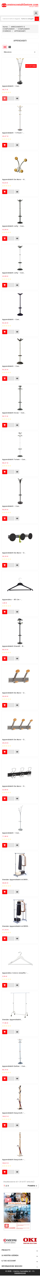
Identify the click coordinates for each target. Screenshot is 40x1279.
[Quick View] (17, 98)
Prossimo (33, 1186)
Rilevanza (20, 52)
